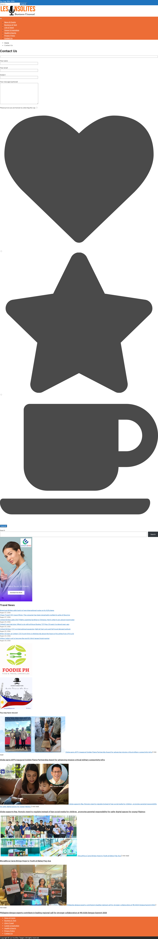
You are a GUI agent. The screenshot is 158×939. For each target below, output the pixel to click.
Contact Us (8, 38)
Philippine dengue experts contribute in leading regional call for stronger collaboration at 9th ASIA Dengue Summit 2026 (111, 905)
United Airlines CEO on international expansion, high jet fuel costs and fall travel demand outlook (35, 629)
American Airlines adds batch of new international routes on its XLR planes (27, 610)
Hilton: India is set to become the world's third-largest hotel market (24, 638)
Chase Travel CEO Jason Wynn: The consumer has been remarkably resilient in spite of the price (35, 615)
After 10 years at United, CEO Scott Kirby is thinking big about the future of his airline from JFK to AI (37, 634)
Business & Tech (10, 25)
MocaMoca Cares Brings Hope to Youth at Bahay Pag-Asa (99, 856)
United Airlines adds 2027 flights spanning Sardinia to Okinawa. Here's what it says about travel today (37, 620)
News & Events (10, 22)
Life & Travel (9, 28)
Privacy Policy (9, 36)
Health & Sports (10, 33)
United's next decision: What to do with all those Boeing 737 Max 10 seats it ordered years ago (34, 624)
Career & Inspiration (11, 30)
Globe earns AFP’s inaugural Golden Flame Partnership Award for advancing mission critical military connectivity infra (108, 752)
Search (2, 530)
